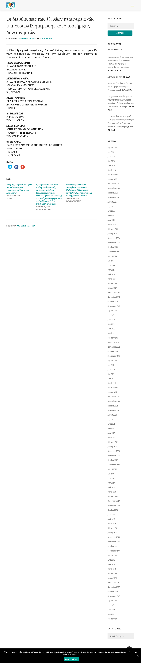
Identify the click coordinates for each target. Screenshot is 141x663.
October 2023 (113, 301)
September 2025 (114, 197)
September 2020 (114, 465)
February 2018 (113, 573)
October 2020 (113, 460)
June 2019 (111, 514)
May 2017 (111, 614)
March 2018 (112, 569)
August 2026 (112, 147)
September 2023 (114, 306)
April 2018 (111, 564)
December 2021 (114, 397)
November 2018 (114, 542)
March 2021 (112, 437)
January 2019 (112, 533)
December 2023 (114, 292)
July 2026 (111, 152)
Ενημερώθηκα (71, 659)
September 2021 (114, 410)
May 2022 (111, 374)
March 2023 (112, 333)
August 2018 (112, 555)
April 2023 (111, 329)
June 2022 (111, 369)
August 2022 (112, 360)
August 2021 (112, 415)
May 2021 (111, 428)
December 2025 (114, 184)
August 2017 (112, 601)
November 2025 (114, 188)
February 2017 (113, 619)
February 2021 (113, 442)
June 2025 (111, 211)
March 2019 (112, 524)
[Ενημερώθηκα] (137, 655)
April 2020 (111, 487)
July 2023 (111, 315)
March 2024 (112, 279)
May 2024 (111, 270)
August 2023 (112, 311)
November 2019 (114, 505)
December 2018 (114, 537)
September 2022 (114, 356)
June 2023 (111, 320)
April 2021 (111, 433)
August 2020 (112, 469)
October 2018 (113, 546)
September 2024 (114, 252)
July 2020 (111, 474)
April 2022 (111, 379)
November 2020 (114, 456)
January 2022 (112, 392)
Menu (132, 5)
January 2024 (112, 288)
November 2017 (114, 587)
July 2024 (111, 261)
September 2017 (114, 596)
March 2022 (112, 383)
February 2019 (113, 528)
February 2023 (113, 338)
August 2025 (112, 202)
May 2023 (111, 324)
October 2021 (113, 406)
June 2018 (111, 560)
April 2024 (111, 274)
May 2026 (111, 161)
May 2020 (111, 483)
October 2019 (113, 510)
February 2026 (113, 175)
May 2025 (111, 215)
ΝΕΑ (33, 226)
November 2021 (114, 401)
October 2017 (113, 591)
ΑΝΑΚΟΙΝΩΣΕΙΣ (24, 226)
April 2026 (111, 166)
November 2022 (114, 347)
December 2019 (114, 501)
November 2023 (114, 297)
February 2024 (113, 283)
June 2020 (111, 478)
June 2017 (111, 610)
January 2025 (112, 233)
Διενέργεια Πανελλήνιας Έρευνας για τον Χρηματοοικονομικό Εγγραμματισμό (120, 86)
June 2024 (111, 265)
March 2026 (112, 170)
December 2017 (114, 582)
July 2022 (111, 365)
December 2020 (114, 451)
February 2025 (113, 229)
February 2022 (113, 388)
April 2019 (111, 519)
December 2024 (114, 238)
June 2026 (111, 156)
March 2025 (112, 224)
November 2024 (114, 243)
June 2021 (111, 424)
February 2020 (113, 496)
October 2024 (113, 247)
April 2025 (111, 220)
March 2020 (112, 492)
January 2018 (112, 578)
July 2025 (111, 206)
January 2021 (112, 446)
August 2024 (112, 256)
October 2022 (113, 351)
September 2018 (114, 551)
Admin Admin (46, 39)
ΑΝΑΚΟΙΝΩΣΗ (113, 77)
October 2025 (113, 193)
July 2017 (111, 605)
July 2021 (111, 419)
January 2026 (112, 179)
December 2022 (114, 342)
